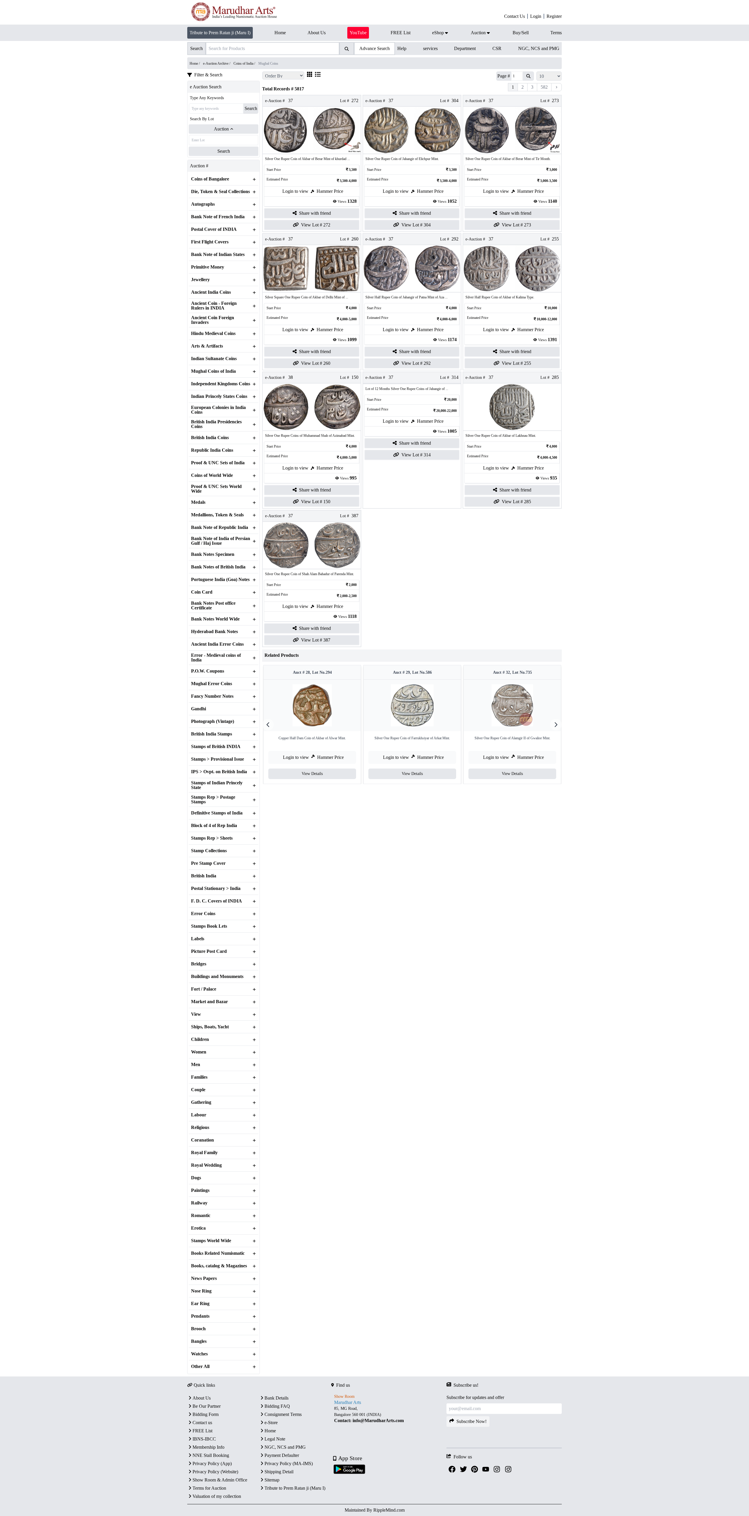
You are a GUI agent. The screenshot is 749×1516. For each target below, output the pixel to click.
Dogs (196, 1177)
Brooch (198, 1328)
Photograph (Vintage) (212, 721)
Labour (198, 1115)
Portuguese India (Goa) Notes (220, 579)
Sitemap (271, 1479)
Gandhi (198, 709)
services (430, 48)
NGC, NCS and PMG (538, 48)
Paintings (200, 1190)
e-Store (271, 1422)
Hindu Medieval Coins (213, 333)
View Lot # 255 (516, 363)
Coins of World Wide (212, 475)
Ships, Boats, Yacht (210, 1027)
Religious (200, 1127)
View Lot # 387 (315, 639)
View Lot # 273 (516, 224)
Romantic (200, 1215)
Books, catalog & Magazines (219, 1266)
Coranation (202, 1140)
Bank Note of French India (218, 216)
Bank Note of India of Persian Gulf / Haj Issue (220, 541)
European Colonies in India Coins (218, 410)
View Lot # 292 (416, 363)
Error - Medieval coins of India (216, 657)
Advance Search (374, 48)
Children (200, 1039)
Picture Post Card (209, 951)
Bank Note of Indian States (218, 254)
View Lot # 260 (315, 363)
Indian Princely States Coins (219, 396)
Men (195, 1064)
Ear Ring (200, 1303)
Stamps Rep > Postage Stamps (213, 799)
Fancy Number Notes (212, 696)
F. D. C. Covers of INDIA (216, 901)
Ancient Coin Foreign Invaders (212, 320)
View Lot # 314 (416, 454)
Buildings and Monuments (217, 976)
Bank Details (276, 1397)
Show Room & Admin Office (220, 1479)
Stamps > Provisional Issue (217, 759)
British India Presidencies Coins (216, 424)
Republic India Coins (212, 450)
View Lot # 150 (315, 501)
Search (251, 108)
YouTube (358, 32)
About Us (202, 1397)
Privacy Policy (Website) (215, 1471)
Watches (199, 1354)
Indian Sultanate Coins (214, 358)
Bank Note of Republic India (219, 527)
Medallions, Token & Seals (217, 515)
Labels (197, 938)
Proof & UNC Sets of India (218, 462)
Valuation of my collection (217, 1496)
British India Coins (210, 437)
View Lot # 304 (416, 224)
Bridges (198, 964)
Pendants (200, 1316)
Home (270, 1430)
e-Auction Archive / (217, 63)
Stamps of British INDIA (215, 746)
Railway (199, 1203)
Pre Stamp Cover (208, 863)
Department (465, 48)
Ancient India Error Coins (217, 644)
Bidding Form (206, 1414)
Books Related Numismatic (218, 1253)
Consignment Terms (283, 1414)
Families (199, 1077)
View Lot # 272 (315, 224)
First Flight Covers (210, 242)
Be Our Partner (207, 1406)
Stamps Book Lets (209, 926)
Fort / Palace (203, 989)
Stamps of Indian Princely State (217, 785)
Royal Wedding (206, 1165)
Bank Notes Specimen (212, 554)
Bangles (199, 1341)
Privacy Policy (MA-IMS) (288, 1463)
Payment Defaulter (281, 1455)
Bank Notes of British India (218, 567)
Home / (195, 63)
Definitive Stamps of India (217, 813)
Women (198, 1052)
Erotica (198, 1228)
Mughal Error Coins (211, 683)
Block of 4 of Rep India (214, 825)
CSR (496, 48)
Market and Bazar (209, 1001)
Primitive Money (207, 267)
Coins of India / (244, 63)
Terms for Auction (209, 1488)
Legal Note (274, 1438)
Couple (198, 1089)
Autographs (203, 204)
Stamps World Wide (211, 1240)
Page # (503, 75)
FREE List (202, 1430)
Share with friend (315, 213)
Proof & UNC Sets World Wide (216, 489)
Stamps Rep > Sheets (212, 838)
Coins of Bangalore (210, 179)
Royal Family (204, 1152)
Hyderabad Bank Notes (214, 631)
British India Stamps (211, 734)
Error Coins (203, 913)
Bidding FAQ (277, 1406)
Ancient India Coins (211, 292)
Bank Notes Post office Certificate (213, 605)
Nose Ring (201, 1291)
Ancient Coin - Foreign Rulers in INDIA (214, 305)
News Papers (204, 1278)
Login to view (295, 191)
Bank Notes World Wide (215, 619)
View (196, 1014)
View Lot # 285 (516, 501)
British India (203, 876)
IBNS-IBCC (204, 1438)
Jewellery (200, 279)
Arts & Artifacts (207, 346)
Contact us (202, 1422)
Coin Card (201, 592)
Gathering (201, 1102)
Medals (198, 502)
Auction (221, 128)
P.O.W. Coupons (207, 671)
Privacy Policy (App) (212, 1463)
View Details (312, 773)
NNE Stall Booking (211, 1455)
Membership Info (208, 1447)
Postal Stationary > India (215, 888)
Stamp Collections (209, 850)
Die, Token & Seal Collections (220, 191)
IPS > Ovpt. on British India (219, 771)
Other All (200, 1366)
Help (401, 48)
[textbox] (388, 1414)
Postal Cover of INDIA (214, 229)
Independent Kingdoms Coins (220, 383)
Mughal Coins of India (213, 371)
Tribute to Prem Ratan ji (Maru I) (220, 32)
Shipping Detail (278, 1471)
